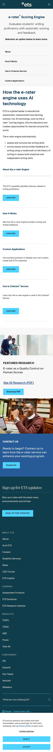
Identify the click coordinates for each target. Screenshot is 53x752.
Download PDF (13, 392)
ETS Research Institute (13, 606)
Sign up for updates (18, 513)
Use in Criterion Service (16, 71)
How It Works (11, 61)
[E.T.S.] (26, 4)
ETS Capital (8, 578)
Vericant (6, 680)
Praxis (5, 640)
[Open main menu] (3, 4)
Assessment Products (13, 592)
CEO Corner (8, 571)
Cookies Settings (26, 731)
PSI (4, 661)
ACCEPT (26, 747)
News (5, 565)
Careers (6, 552)
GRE (4, 633)
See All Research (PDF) (18, 382)
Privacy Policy (25, 726)
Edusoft (6, 667)
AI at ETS (7, 545)
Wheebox (7, 687)
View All (6, 646)
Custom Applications (14, 81)
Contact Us (11, 465)
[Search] (49, 699)
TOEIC (5, 627)
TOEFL (5, 620)
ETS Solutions (9, 599)
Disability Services (11, 558)
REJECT (26, 739)
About (8, 52)
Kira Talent (7, 674)
